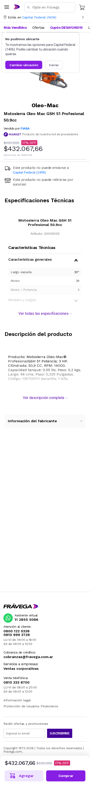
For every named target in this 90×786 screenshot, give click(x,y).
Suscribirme (60, 733)
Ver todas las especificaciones (43, 313)
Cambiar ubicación (23, 65)
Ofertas (38, 28)
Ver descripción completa (43, 398)
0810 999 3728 (16, 635)
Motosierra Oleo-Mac (45, 357)
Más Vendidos (15, 28)
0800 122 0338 (16, 631)
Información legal (17, 700)
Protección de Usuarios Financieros (30, 706)
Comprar (65, 776)
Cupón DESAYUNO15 (66, 28)
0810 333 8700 (16, 682)
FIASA (25, 128)
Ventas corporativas (21, 668)
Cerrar (54, 65)
